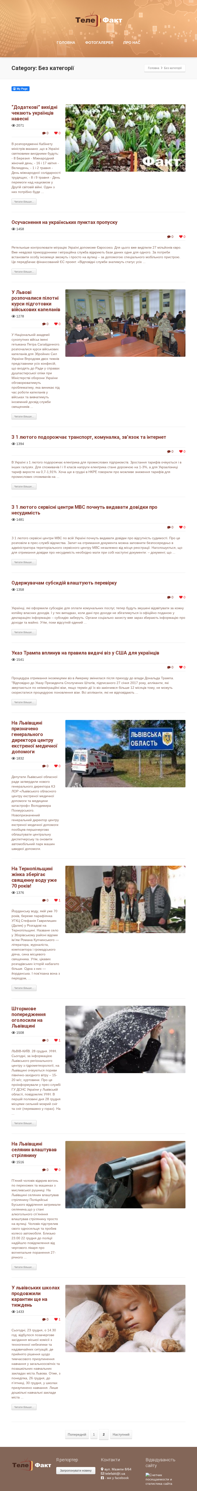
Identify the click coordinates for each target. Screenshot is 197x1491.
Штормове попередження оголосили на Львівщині (29, 1017)
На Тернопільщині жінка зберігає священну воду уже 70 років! (34, 877)
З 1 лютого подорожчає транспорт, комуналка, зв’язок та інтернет (89, 437)
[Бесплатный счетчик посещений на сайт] (165, 1479)
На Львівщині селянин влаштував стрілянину (34, 1149)
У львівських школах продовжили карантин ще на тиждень (36, 1296)
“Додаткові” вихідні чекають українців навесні (34, 113)
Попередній (77, 1434)
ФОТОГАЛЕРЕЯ (99, 43)
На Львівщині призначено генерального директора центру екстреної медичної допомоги (34, 737)
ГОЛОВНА (66, 43)
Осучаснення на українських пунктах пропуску (64, 222)
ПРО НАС (131, 43)
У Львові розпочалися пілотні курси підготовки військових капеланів (36, 300)
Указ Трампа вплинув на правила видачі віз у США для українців (85, 653)
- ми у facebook (116, 1478)
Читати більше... (24, 201)
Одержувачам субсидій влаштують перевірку (64, 583)
